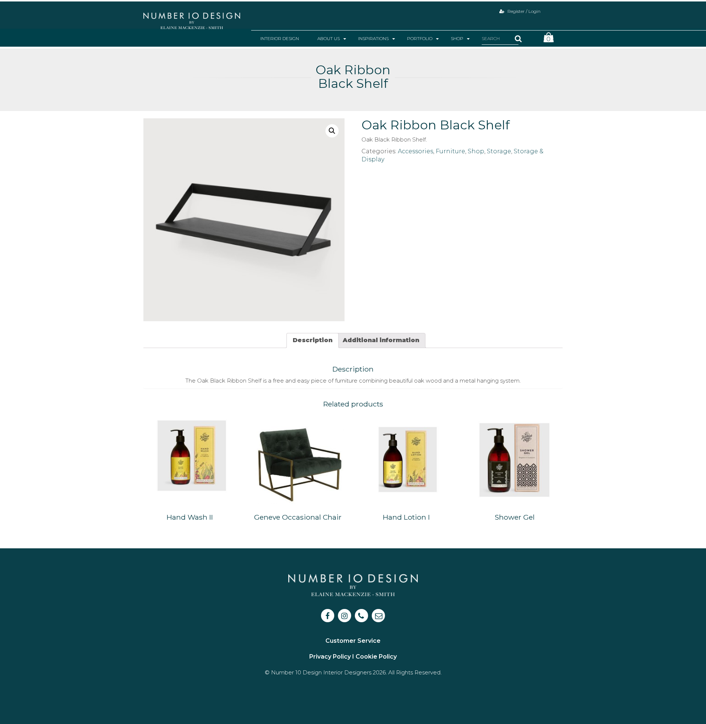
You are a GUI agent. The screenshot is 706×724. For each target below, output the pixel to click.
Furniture (450, 151)
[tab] (312, 340)
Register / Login (523, 11)
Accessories (415, 151)
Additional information (381, 340)
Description (312, 340)
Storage (499, 151)
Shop (476, 151)
